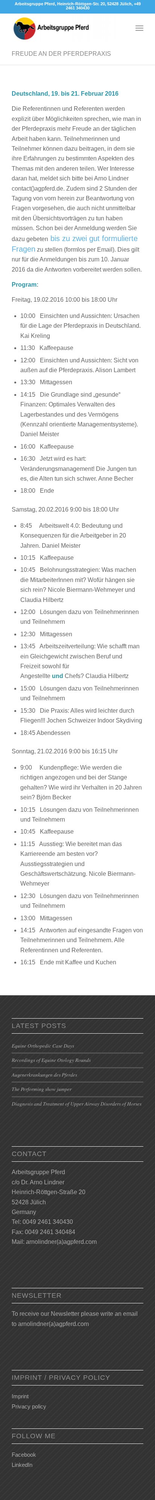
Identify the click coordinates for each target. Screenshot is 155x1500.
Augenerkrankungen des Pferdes (44, 1074)
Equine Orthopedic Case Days (43, 1045)
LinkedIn (22, 1465)
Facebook (24, 1454)
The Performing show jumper (41, 1088)
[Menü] (139, 28)
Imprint (20, 1396)
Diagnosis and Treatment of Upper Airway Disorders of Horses (76, 1103)
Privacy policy (29, 1406)
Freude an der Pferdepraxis (61, 53)
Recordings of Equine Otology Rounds (51, 1059)
